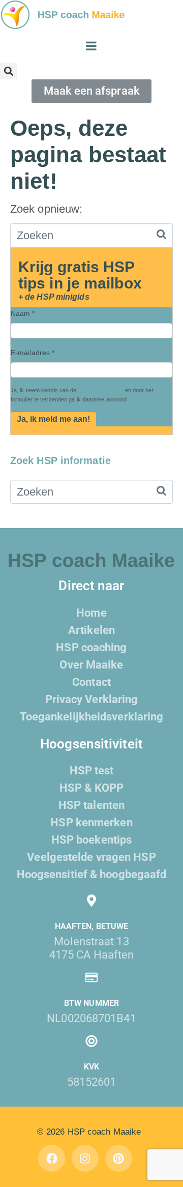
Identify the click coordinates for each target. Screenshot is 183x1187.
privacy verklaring (101, 390)
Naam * (23, 313)
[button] (8, 71)
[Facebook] (51, 1158)
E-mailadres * (32, 353)
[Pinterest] (118, 1158)
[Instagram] (85, 1158)
